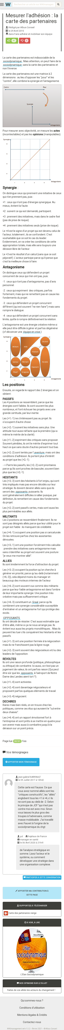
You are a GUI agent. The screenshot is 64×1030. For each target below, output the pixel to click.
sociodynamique (12, 61)
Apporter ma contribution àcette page (33, 893)
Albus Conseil (51, 1029)
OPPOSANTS (11, 618)
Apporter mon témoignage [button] (22, 762)
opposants (22, 491)
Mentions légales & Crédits (32, 1014)
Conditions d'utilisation (32, 1007)
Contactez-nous (32, 1022)
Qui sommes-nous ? (32, 1000)
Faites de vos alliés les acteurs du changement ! (31, 990)
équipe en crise (31, 331)
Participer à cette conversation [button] (43, 877)
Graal (35, 602)
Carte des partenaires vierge (22, 913)
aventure (39, 452)
